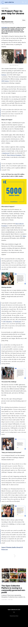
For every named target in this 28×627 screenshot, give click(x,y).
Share (23, 20)
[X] (14, 612)
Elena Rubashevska (7, 22)
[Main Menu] (26, 2)
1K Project (4, 27)
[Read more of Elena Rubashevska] (3, 18)
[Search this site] (23, 2)
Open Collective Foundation (14, 155)
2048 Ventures (5, 81)
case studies (4, 8)
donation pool (6, 153)
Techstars (3, 75)
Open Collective (12, 609)
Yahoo (24, 236)
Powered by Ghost (14, 615)
